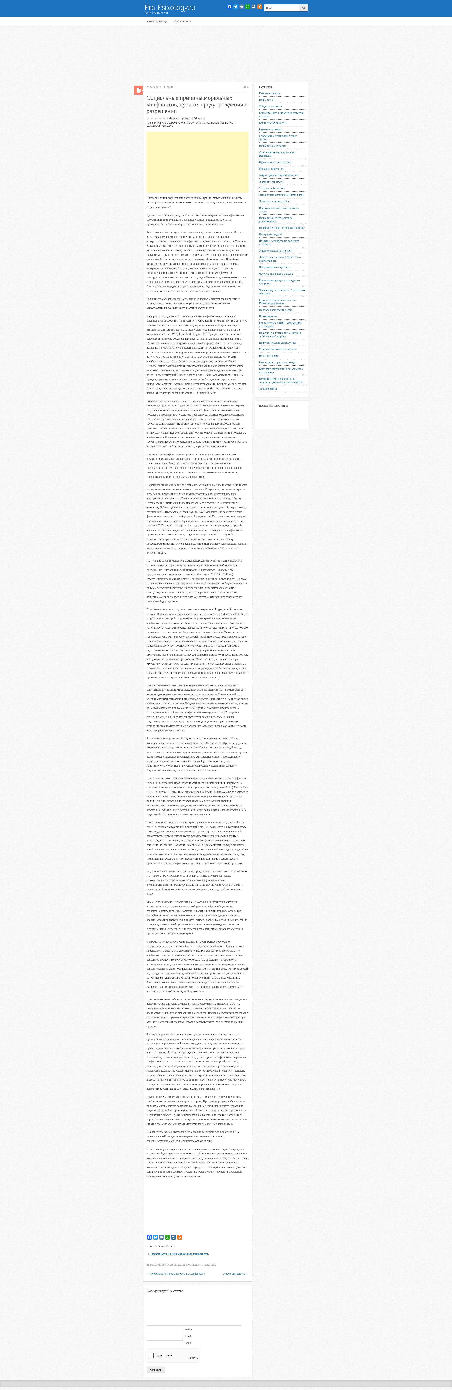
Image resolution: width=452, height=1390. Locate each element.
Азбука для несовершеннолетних (279, 175)
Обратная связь (181, 21)
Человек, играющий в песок (276, 273)
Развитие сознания (270, 129)
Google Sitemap (268, 388)
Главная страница (156, 21)
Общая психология (270, 106)
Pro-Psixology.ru (170, 7)
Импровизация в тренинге (275, 267)
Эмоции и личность (271, 181)
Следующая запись (235, 1273)
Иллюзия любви (269, 355)
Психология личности (272, 145)
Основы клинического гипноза (278, 349)
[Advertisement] (226, 54)
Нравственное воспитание (275, 162)
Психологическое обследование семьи (282, 227)
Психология (266, 99)
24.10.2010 (155, 87)
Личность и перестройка (274, 201)
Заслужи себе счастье (272, 188)
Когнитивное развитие (273, 122)
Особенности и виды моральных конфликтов (180, 1253)
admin (170, 87)
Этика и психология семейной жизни (281, 194)
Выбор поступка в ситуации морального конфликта (183, 1265)
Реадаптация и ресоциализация (278, 362)
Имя (188, 1329)
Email (189, 1336)
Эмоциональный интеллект (275, 250)
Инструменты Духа (270, 234)
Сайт (188, 1342)
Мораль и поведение (271, 168)
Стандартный (138, 90)
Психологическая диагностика (277, 342)
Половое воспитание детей (275, 309)
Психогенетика (268, 316)
